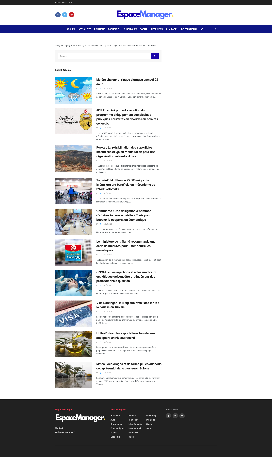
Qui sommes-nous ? (65, 432)
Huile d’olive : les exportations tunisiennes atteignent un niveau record (125, 335)
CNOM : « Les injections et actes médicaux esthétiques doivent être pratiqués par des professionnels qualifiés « (126, 276)
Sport (149, 428)
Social (143, 29)
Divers (113, 432)
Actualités (84, 29)
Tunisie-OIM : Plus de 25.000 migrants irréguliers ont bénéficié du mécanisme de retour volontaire (125, 184)
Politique (99, 29)
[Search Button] (155, 56)
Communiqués (117, 428)
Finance (132, 415)
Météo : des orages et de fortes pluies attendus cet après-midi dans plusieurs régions (128, 366)
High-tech (133, 419)
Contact (59, 427)
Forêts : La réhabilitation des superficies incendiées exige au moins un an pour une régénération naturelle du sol (125, 151)
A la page (171, 29)
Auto (112, 419)
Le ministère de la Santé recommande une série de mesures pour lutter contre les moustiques (125, 245)
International (189, 29)
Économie (113, 29)
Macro (131, 436)
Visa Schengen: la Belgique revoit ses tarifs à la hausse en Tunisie (128, 304)
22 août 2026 (106, 88)
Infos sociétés (135, 424)
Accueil (71, 29)
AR (201, 29)
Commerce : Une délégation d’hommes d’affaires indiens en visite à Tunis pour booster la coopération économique (123, 215)
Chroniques (130, 29)
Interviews (157, 29)
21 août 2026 (106, 128)
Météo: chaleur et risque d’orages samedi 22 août (127, 81)
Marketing (151, 415)
